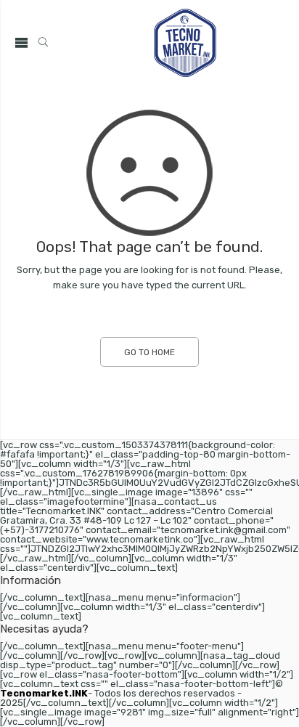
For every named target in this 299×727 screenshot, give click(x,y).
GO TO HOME (149, 352)
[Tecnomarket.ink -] (185, 43)
